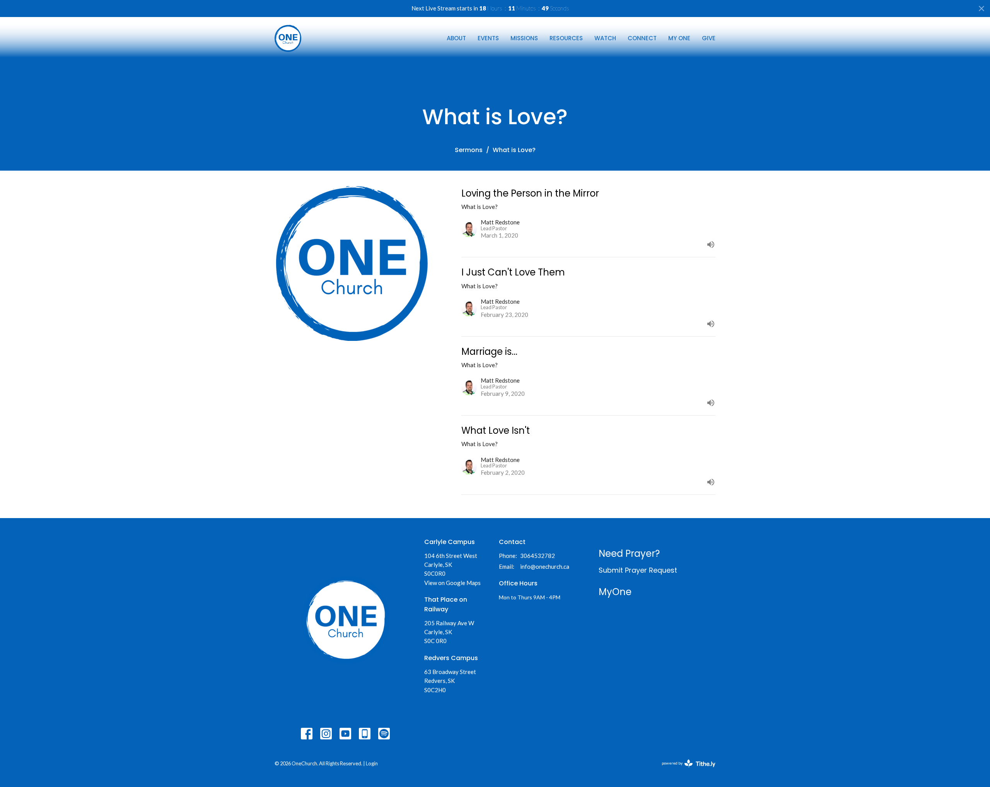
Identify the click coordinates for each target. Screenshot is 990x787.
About (456, 38)
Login (372, 763)
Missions (524, 38)
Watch (605, 38)
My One (679, 38)
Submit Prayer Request (638, 570)
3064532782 (537, 555)
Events (488, 38)
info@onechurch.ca (544, 566)
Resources (566, 38)
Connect (642, 38)
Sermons (469, 149)
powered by (685, 770)
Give (708, 38)
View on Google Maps (452, 582)
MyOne (615, 591)
